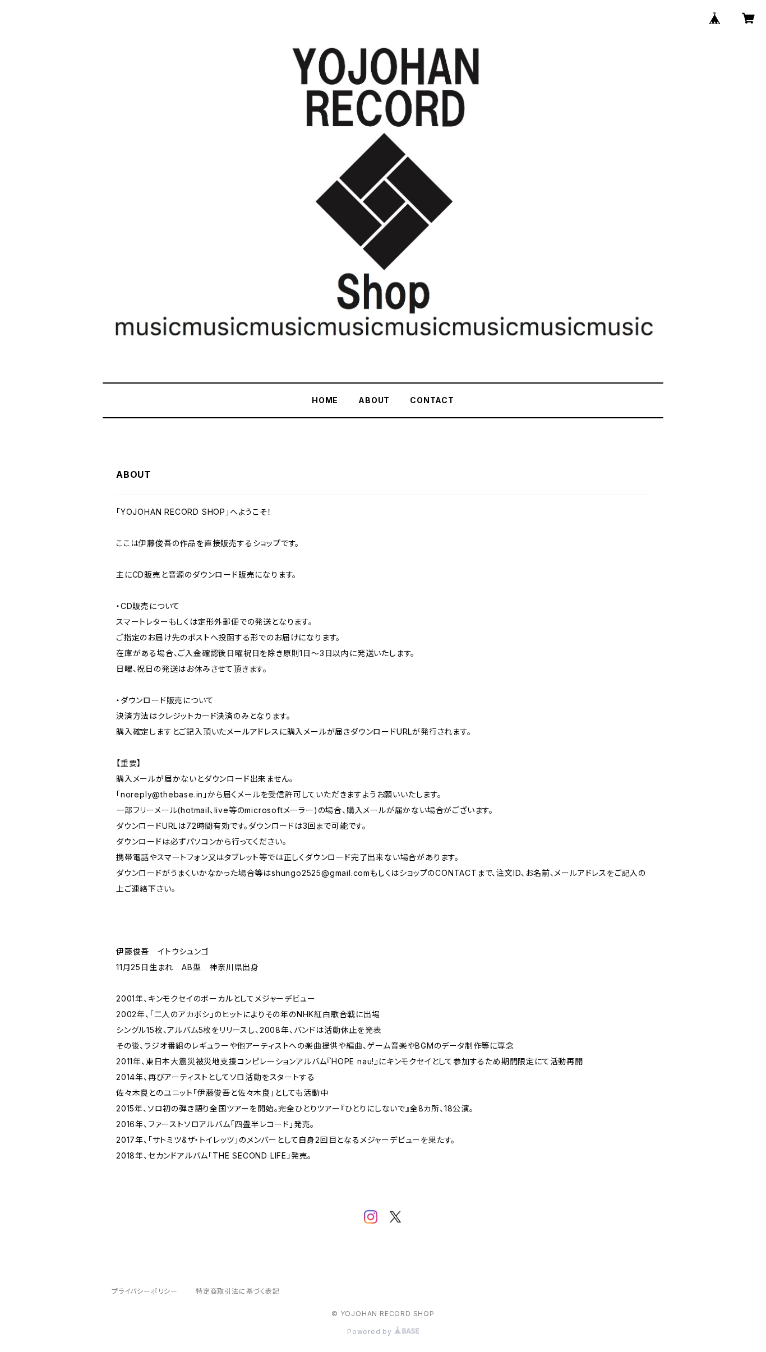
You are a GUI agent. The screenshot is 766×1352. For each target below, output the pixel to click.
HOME (325, 400)
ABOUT (374, 400)
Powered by (370, 1331)
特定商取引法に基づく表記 (238, 1291)
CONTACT (432, 400)
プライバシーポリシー (145, 1291)
